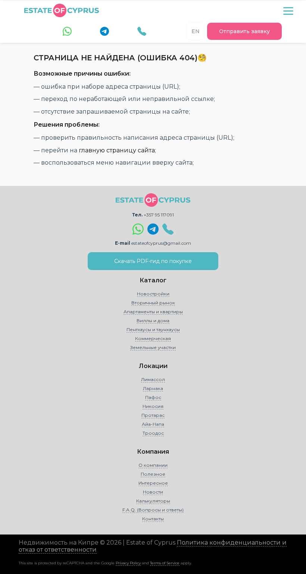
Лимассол (153, 379)
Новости (153, 492)
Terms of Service (164, 563)
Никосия (153, 406)
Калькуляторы (153, 501)
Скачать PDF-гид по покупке (153, 261)
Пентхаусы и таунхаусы (153, 329)
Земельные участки (153, 347)
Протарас (153, 415)
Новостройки (153, 293)
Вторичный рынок (153, 302)
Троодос (153, 433)
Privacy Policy (128, 563)
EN (195, 31)
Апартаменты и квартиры (153, 311)
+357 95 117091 (159, 215)
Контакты (153, 518)
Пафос (153, 397)
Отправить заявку (244, 31)
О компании (153, 465)
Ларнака (153, 388)
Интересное (153, 483)
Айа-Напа (153, 424)
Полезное (153, 474)
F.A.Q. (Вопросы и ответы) (153, 510)
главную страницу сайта (117, 150)
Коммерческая (153, 338)
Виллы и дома (153, 320)
